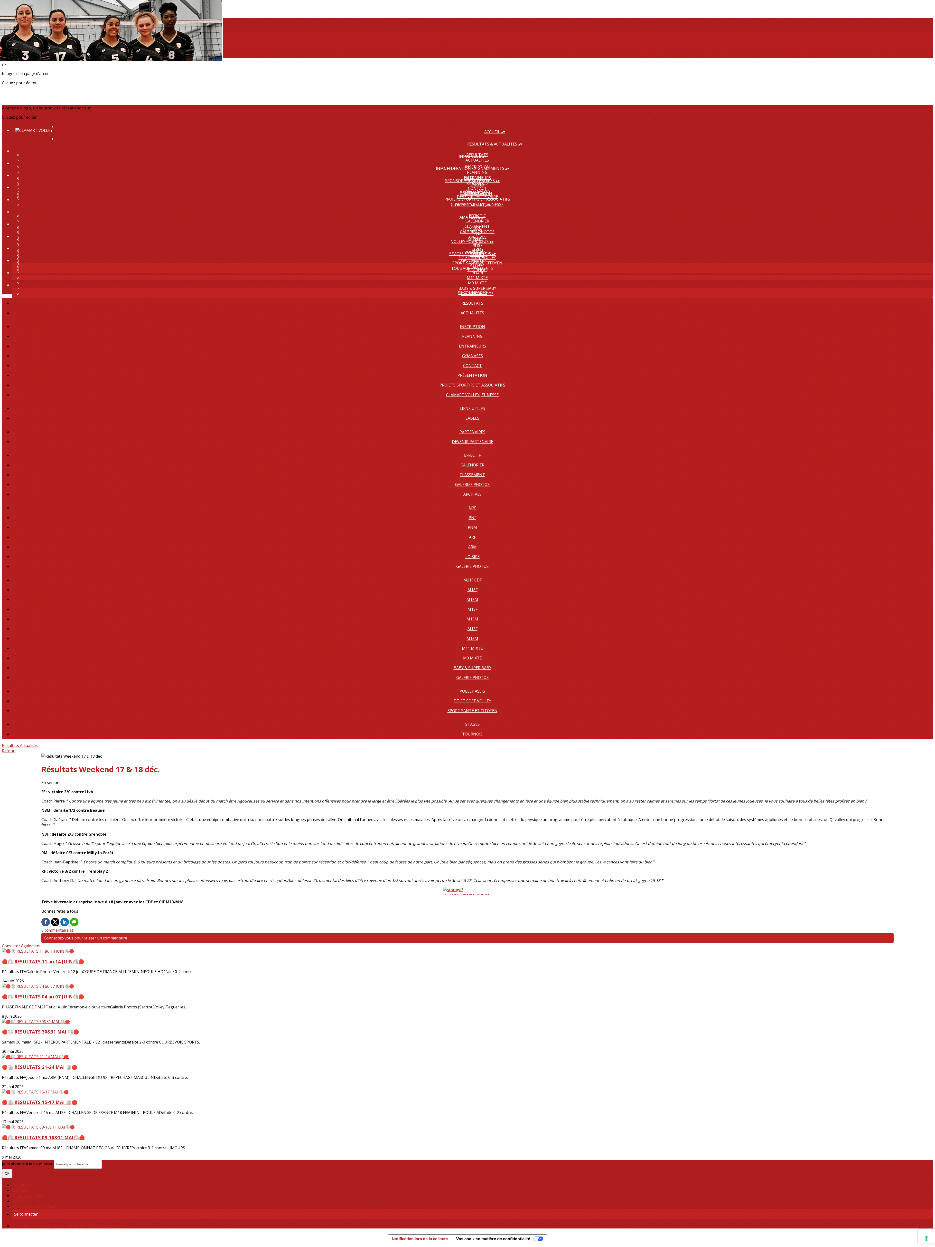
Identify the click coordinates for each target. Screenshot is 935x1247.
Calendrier (477, 221)
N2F (472, 508)
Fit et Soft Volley (477, 257)
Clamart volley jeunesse (472, 394)
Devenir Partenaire (477, 196)
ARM (472, 547)
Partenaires (472, 432)
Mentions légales (27, 1195)
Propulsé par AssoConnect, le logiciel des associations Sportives (70, 1225)
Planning (477, 172)
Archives (472, 494)
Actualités (477, 160)
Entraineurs (472, 346)
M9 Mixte (477, 283)
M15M (472, 619)
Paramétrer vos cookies (33, 1206)
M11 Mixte (477, 277)
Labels (477, 184)
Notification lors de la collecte (420, 1238)
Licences (19, 1190)
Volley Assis (472, 691)
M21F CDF (472, 580)
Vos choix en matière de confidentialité (493, 1238)
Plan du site (22, 1185)
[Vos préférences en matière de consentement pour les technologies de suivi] (926, 1238)
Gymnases (472, 355)
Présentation (472, 375)
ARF (472, 537)
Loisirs (472, 556)
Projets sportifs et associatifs (472, 385)
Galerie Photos (472, 566)
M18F (477, 245)
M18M (472, 599)
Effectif (472, 455)
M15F (472, 609)
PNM (472, 527)
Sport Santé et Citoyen (472, 710)
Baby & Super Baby (477, 288)
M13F (472, 628)
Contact (477, 188)
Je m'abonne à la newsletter (28, 1164)
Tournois (472, 734)
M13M (472, 638)
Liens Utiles (472, 408)
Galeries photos (472, 484)
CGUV (17, 1201)
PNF (477, 233)
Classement (472, 474)
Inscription (472, 326)
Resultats (472, 303)
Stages (477, 264)
